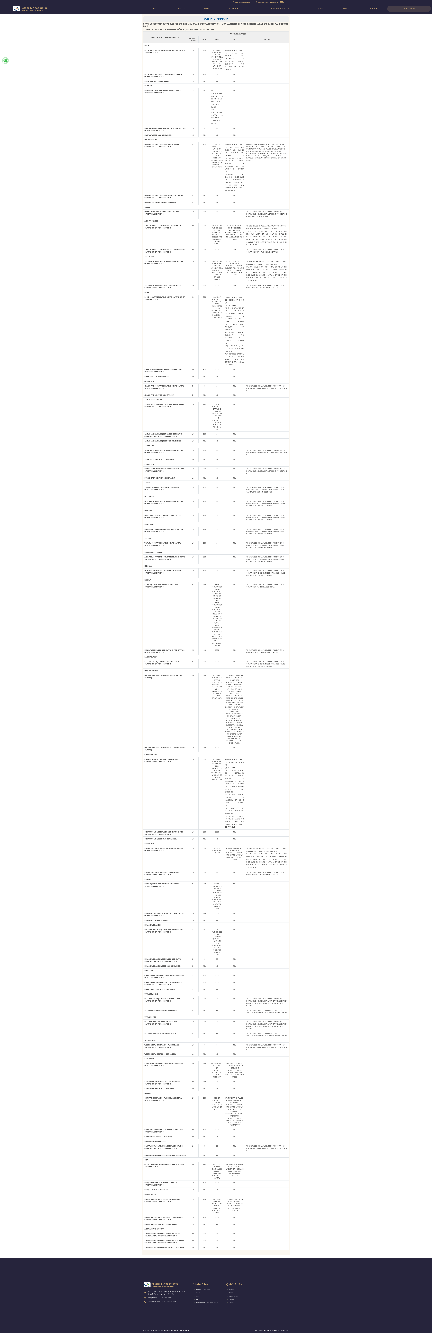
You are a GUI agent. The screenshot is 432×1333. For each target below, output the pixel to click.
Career (232, 1299)
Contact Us (409, 9)
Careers (345, 9)
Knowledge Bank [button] (279, 9)
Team (206, 9)
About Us (180, 9)
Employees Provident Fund (207, 1303)
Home (154, 9)
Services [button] (233, 9)
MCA (198, 1299)
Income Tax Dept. (203, 1289)
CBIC (198, 1293)
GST (197, 1296)
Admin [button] (373, 9)
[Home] (30, 8)
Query (320, 9)
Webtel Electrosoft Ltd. (278, 1330)
